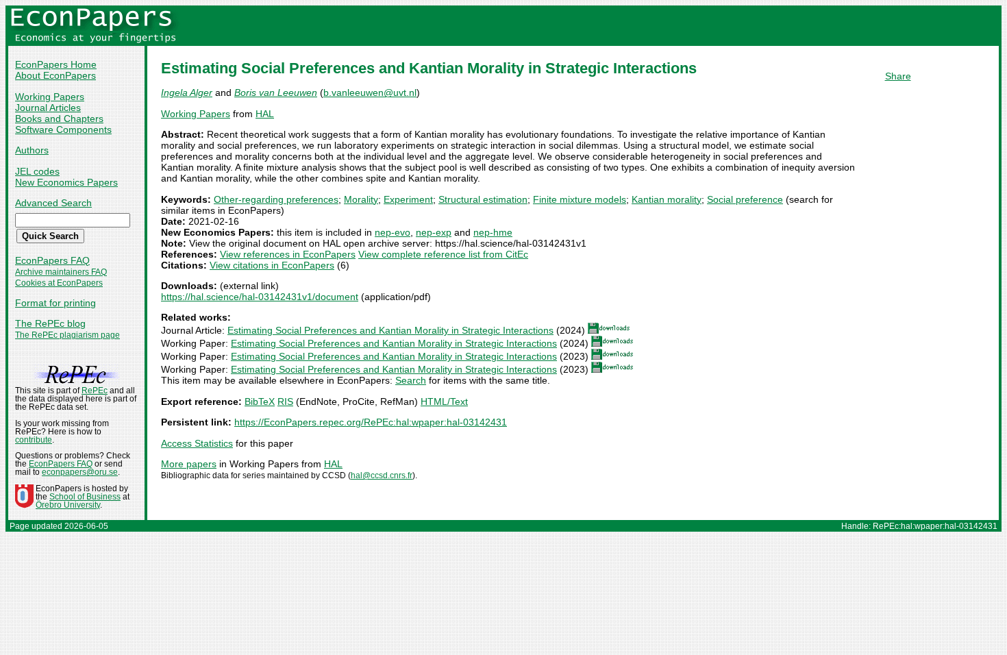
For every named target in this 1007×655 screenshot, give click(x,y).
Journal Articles (48, 107)
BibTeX (260, 401)
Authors (32, 150)
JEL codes (37, 171)
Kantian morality (666, 199)
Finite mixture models (579, 199)
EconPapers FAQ (52, 260)
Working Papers (49, 96)
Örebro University (68, 505)
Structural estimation (482, 199)
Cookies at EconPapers (59, 283)
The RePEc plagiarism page (67, 335)
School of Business (85, 497)
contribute (33, 440)
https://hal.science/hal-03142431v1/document (259, 296)
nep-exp (433, 232)
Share (898, 76)
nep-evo (392, 232)
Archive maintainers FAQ (61, 272)
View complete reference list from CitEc (443, 254)
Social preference (745, 199)
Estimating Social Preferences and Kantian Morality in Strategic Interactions (390, 330)
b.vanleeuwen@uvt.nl (370, 92)
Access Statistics (197, 443)
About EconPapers (55, 75)
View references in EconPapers (288, 254)
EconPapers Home (56, 64)
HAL (265, 113)
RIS (285, 401)
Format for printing (55, 302)
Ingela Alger (186, 92)
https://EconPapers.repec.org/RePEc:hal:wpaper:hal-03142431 (370, 422)
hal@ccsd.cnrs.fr (381, 475)
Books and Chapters (59, 118)
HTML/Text (444, 401)
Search (410, 380)
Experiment (408, 199)
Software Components (63, 129)
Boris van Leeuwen (275, 92)
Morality (361, 199)
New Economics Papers (66, 182)
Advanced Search (53, 202)
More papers (188, 463)
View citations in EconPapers (272, 265)
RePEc (95, 390)
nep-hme (492, 232)
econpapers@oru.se (80, 472)
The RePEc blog (50, 323)
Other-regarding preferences (276, 199)
